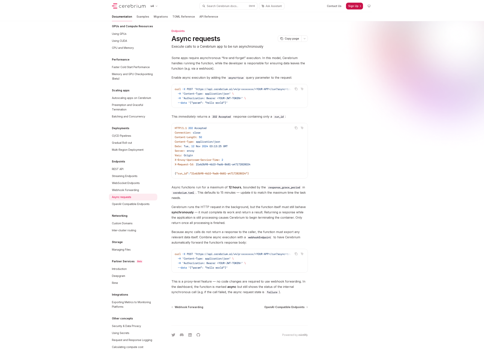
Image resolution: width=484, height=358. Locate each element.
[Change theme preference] (369, 6)
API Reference (208, 16)
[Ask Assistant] (302, 88)
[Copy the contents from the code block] (296, 88)
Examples (143, 16)
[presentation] (136, 189)
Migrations (161, 16)
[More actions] (304, 38)
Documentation (122, 16)
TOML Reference (183, 16)
